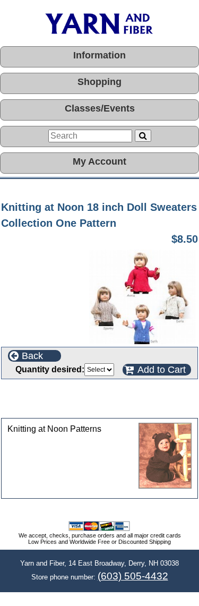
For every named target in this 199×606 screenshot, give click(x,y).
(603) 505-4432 (133, 576)
